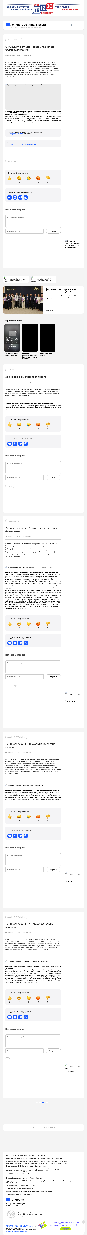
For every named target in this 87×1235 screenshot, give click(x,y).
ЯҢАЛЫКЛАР (13, 40)
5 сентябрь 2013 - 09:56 (12, 55)
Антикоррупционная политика (17, 1225)
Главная (35, 1127)
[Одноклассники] (15, 197)
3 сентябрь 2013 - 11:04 (12, 536)
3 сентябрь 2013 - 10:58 (12, 752)
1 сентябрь (12, 685)
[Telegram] (20, 197)
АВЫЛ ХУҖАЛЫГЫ (16, 737)
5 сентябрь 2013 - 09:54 (12, 382)
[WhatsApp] (26, 197)
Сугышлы (11, 161)
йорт (9, 486)
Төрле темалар (48, 1127)
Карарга (65, 1229)
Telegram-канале (16, 134)
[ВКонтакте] (9, 197)
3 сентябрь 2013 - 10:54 (12, 932)
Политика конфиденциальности (18, 1231)
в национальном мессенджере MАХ (22, 144)
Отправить (53, 231)
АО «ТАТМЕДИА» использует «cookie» (20, 1227)
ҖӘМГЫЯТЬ (13, 370)
